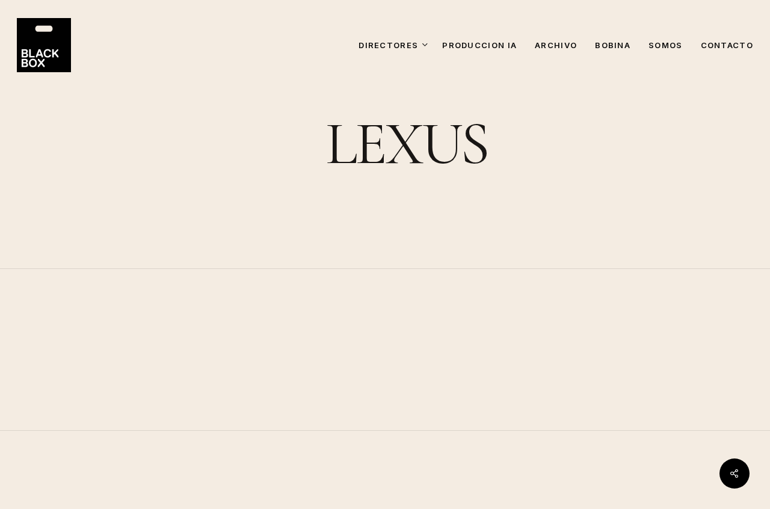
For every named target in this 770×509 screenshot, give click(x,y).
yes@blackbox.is (611, 421)
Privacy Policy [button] (661, 501)
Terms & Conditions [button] (554, 501)
